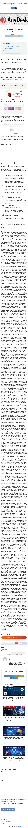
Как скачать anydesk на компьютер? (13, 46)
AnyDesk (14, 653)
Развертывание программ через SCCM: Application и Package (13, 737)
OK (19, 826)
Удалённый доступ (17, 654)
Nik (9, 658)
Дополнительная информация (12, 50)
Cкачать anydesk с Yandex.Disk (14, 637)
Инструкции (13, 34)
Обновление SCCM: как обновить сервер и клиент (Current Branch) (13, 757)
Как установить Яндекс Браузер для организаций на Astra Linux (13, 697)
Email (2, 776)
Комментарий (4, 785)
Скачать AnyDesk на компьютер (12, 52)
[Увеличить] (22, 92)
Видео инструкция (9, 48)
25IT (12, 2)
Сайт (2, 780)
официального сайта (12, 79)
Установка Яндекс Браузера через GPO (13, 717)
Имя (2, 771)
